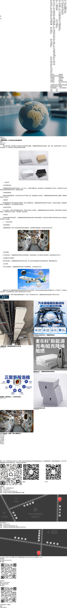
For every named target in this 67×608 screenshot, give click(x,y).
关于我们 (2, 443)
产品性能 (2, 439)
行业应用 (2, 436)
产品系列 (2, 437)
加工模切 (2, 440)
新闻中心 (2, 442)
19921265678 (3, 607)
